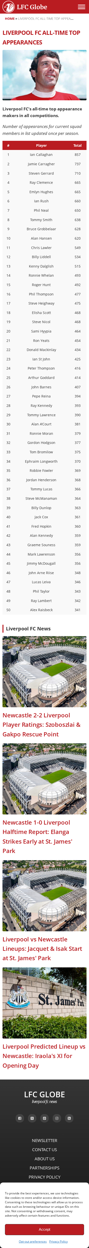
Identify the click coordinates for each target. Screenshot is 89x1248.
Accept (44, 1229)
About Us (45, 1159)
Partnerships (44, 1168)
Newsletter (44, 1140)
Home (10, 18)
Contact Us (44, 1149)
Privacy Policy (58, 1241)
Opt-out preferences (33, 1241)
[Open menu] (82, 7)
